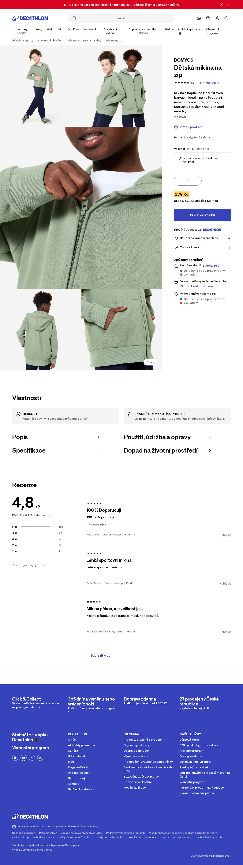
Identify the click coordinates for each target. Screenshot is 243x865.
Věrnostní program (212, 31)
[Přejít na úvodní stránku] (30, 18)
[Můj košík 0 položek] (226, 18)
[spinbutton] (187, 181)
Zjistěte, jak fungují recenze (29, 565)
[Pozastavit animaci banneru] (222, 5)
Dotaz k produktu (191, 127)
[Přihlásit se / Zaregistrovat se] (217, 18)
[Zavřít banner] (228, 5)
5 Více (150, 362)
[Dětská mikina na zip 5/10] (121, 329)
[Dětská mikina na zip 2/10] (40, 86)
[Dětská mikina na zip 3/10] (81, 208)
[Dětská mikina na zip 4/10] (40, 329)
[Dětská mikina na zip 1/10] (121, 86)
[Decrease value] (178, 180)
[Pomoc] (208, 18)
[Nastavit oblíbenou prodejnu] (199, 18)
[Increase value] (196, 180)
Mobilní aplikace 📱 (189, 31)
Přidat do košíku (202, 215)
